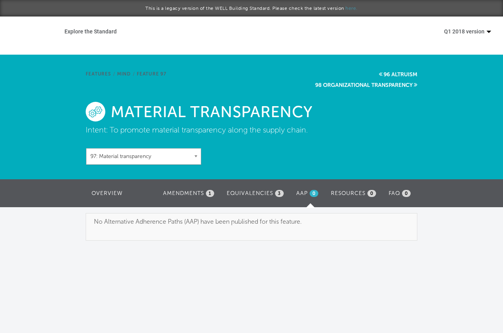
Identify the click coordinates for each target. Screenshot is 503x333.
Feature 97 (151, 74)
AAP (309, 195)
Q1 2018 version (465, 31)
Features (98, 74)
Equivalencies (254, 193)
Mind (124, 74)
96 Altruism (400, 74)
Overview (107, 193)
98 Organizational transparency (364, 85)
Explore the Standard (90, 31)
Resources (352, 193)
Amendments (187, 193)
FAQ (398, 193)
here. (351, 8)
